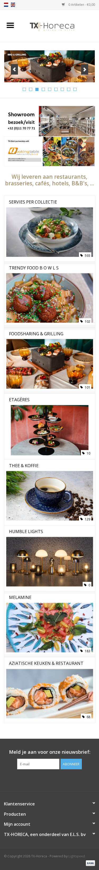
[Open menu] (10, 25)
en (13, 5)
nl (6, 5)
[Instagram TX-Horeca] (59, 780)
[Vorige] (14, 69)
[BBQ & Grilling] (49, 66)
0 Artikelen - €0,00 (81, 4)
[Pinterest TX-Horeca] (49, 780)
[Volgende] (84, 69)
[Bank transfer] (89, 863)
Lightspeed (76, 856)
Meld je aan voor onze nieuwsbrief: (49, 752)
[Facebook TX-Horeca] (40, 780)
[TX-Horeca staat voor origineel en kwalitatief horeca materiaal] (60, 25)
